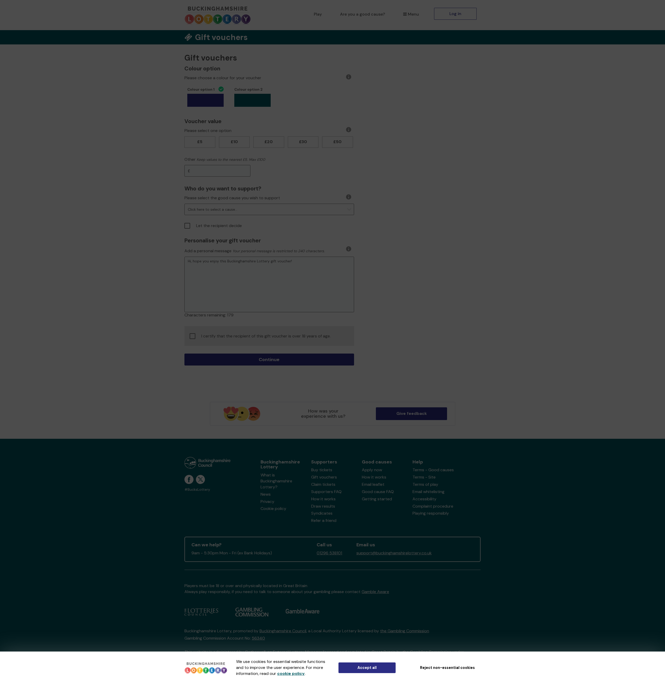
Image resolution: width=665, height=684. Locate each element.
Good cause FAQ (378, 491)
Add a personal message (207, 251)
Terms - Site (424, 477)
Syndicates (321, 513)
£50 (337, 141)
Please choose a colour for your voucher (222, 78)
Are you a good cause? (362, 14)
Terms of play (425, 484)
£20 (268, 141)
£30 (303, 141)
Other (190, 159)
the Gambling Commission (404, 631)
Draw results (323, 506)
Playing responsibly (431, 513)
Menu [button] (413, 14)
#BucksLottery (197, 489)
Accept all (367, 667)
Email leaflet (373, 484)
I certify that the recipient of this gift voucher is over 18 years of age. (266, 336)
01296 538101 (329, 553)
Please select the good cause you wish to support (232, 198)
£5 (199, 141)
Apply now (372, 470)
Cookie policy (273, 508)
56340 (258, 638)
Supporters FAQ (326, 491)
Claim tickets (323, 484)
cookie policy (291, 673)
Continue (269, 359)
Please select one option (207, 130)
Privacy (267, 501)
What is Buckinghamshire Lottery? (276, 481)
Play (318, 14)
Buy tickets (321, 470)
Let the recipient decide (219, 225)
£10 (234, 141)
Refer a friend (323, 520)
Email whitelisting (428, 491)
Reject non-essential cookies (447, 667)
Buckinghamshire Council (283, 631)
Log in (455, 13)
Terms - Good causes (433, 470)
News (266, 494)
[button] (269, 209)
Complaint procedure (433, 506)
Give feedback (411, 413)
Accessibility (424, 499)
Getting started (377, 499)
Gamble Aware (375, 591)
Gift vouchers (324, 477)
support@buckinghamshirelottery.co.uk (394, 553)
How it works (323, 499)
